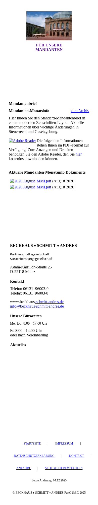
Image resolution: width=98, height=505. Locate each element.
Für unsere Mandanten (49, 47)
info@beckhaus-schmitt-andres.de (37, 306)
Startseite (32, 443)
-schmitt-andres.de (49, 302)
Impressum (64, 443)
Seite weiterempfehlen (64, 468)
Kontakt (76, 456)
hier (79, 154)
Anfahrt (23, 468)
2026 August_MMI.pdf (32, 181)
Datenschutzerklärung (34, 456)
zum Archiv (80, 111)
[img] (49, 25)
